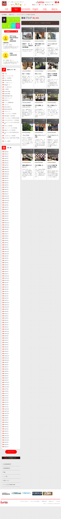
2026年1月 (6, 167)
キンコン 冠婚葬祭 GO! (8, 102)
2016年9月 (6, 415)
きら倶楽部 (6, 89)
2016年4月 (6, 426)
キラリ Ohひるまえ (8, 87)
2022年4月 (6, 267)
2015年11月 (6, 437)
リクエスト (42, 4)
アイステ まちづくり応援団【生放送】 (11, 118)
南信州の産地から (7, 106)
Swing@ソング (7, 84)
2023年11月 (6, 224)
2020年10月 (6, 307)
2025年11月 (6, 171)
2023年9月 (6, 229)
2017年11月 (6, 384)
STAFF (45, 9)
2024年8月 (6, 205)
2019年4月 (6, 346)
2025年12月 (6, 169)
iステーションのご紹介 (35, 501)
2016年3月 (6, 428)
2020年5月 (6, 318)
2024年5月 (6, 211)
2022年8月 (6, 258)
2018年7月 (6, 366)
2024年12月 (6, 196)
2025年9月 (6, 176)
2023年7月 (6, 233)
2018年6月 (6, 369)
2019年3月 (6, 349)
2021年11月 (6, 278)
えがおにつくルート (8, 98)
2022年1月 (6, 273)
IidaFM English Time (8, 95)
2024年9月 (6, 202)
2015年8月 (6, 444)
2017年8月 (6, 391)
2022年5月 (6, 264)
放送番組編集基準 (7, 464)
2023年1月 (6, 247)
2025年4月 (6, 187)
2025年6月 (6, 182)
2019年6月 (6, 342)
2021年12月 (6, 275)
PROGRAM (35, 9)
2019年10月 (6, 333)
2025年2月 (6, 191)
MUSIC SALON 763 (8, 109)
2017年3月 (6, 402)
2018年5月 (6, 371)
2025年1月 (6, 193)
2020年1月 (6, 326)
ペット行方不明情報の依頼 (9, 484)
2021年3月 (6, 295)
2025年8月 (6, 178)
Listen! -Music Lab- (8, 80)
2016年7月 (6, 420)
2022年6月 (6, 262)
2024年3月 (6, 216)
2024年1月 (6, 220)
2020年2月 (6, 324)
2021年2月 (6, 298)
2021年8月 (6, 284)
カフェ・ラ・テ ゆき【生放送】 (10, 127)
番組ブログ (12, 14)
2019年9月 (6, 335)
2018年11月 (6, 358)
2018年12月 (6, 355)
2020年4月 (6, 320)
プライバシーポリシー (24, 501)
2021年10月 (6, 280)
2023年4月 (6, 240)
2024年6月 (6, 209)
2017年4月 (6, 400)
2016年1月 (6, 433)
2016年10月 (6, 413)
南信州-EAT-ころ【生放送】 (9, 115)
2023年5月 (6, 238)
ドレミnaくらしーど (8, 82)
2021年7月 (6, 287)
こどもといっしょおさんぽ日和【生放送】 (11, 123)
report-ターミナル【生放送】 (10, 130)
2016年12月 (6, 409)
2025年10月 (6, 173)
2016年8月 (6, 417)
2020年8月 (6, 311)
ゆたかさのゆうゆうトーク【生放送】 (11, 120)
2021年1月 (6, 300)
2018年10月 (6, 360)
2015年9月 (6, 442)
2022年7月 (6, 260)
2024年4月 (6, 213)
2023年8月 (6, 231)
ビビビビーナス (7, 111)
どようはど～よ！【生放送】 (10, 135)
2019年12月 (6, 329)
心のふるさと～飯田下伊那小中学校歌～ (11, 138)
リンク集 (5, 476)
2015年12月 (6, 435)
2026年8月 (6, 151)
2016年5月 (6, 424)
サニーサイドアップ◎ (8, 75)
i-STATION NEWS (25, 9)
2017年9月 (6, 389)
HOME (6, 9)
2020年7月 (6, 313)
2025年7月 (6, 180)
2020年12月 (6, 302)
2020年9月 (6, 309)
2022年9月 (6, 256)
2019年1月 (6, 353)
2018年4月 (6, 373)
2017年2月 (6, 404)
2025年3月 (6, 189)
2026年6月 (6, 156)
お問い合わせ (49, 4)
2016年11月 (6, 411)
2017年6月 (6, 395)
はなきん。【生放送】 (8, 125)
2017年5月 (6, 397)
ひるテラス (6, 104)
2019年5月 (6, 344)
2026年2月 (6, 165)
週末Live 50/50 (7, 93)
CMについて (36, 4)
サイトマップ (56, 4)
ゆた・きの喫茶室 (7, 78)
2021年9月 (6, 282)
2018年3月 (6, 375)
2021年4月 (6, 293)
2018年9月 (6, 362)
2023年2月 (6, 244)
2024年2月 (6, 218)
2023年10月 (6, 227)
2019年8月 (6, 338)
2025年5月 (6, 185)
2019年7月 (6, 340)
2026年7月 (6, 153)
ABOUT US (54, 9)
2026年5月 (6, 158)
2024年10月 (6, 200)
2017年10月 (6, 386)
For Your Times (7, 91)
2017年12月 (6, 382)
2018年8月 (6, 364)
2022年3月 (6, 269)
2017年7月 (6, 393)
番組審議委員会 (6, 468)
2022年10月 (6, 253)
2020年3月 (6, 322)
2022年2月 (6, 271)
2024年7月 (6, 207)
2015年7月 (6, 446)
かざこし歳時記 (7, 141)
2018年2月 (6, 377)
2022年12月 (6, 249)
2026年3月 (6, 162)
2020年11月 (6, 304)
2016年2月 (6, 431)
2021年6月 (6, 289)
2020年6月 (6, 315)
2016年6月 (6, 422)
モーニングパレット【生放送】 (10, 113)
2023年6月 (6, 236)
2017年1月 (6, 406)
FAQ (4, 472)
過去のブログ (11, 451)
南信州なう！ (6, 100)
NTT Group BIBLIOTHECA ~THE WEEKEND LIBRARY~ (10, 39)
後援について (6, 480)
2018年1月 (6, 380)
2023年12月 (6, 222)
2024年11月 (6, 198)
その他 (5, 73)
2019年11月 (6, 331)
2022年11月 (6, 251)
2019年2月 (6, 351)
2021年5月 (6, 291)
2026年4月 (6, 160)
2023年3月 (6, 242)
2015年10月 (6, 440)
